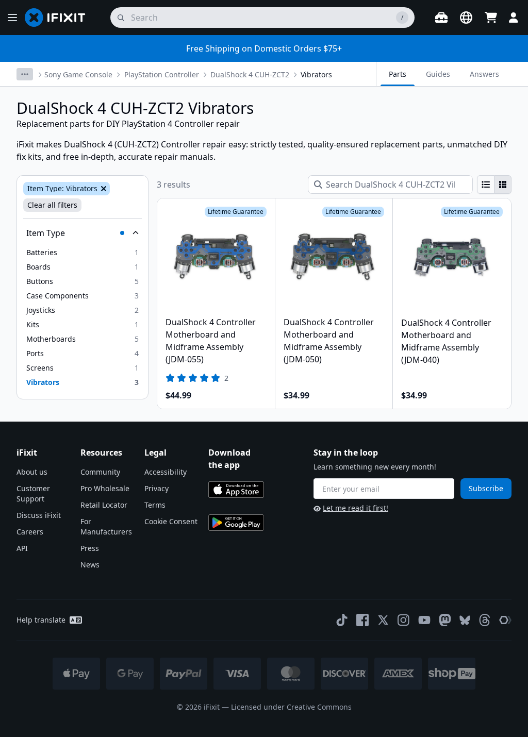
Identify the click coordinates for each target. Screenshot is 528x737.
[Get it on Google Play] (236, 522)
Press (89, 548)
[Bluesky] (464, 620)
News (90, 564)
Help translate (40, 620)
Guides (438, 74)
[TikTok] (342, 620)
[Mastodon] (445, 620)
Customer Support (33, 493)
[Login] (513, 17)
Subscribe (486, 488)
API (22, 548)
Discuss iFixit (38, 515)
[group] (494, 184)
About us (31, 472)
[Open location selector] (466, 17)
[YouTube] (424, 620)
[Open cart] (491, 17)
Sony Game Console (78, 74)
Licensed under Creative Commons (291, 707)
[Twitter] (383, 620)
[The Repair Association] (505, 620)
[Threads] (484, 620)
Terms (155, 505)
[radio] (485, 184)
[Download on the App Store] (236, 489)
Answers (484, 74)
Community (100, 472)
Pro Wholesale (104, 488)
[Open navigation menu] (12, 17)
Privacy (156, 488)
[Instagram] (404, 620)
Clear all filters (52, 205)
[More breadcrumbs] (24, 74)
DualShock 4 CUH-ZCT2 (249, 74)
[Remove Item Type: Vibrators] (103, 189)
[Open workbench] (441, 17)
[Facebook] (362, 620)
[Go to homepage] (59, 17)
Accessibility (165, 472)
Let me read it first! (355, 508)
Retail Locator (103, 505)
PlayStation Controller (161, 74)
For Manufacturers (106, 526)
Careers (29, 532)
